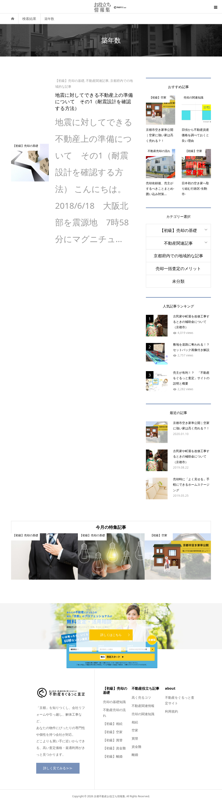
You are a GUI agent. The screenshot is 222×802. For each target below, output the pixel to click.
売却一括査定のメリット (178, 268)
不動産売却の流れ (114, 713)
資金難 (136, 746)
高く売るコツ (141, 697)
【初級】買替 (112, 740)
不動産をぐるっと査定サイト (179, 700)
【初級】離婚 (112, 756)
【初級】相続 (112, 723)
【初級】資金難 (114, 748)
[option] (44, 556)
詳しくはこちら (111, 635)
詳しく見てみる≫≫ (57, 768)
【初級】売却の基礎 (178, 230)
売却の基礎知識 (114, 702)
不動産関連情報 (143, 705)
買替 (135, 738)
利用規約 (171, 711)
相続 (135, 722)
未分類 (178, 281)
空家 (135, 730)
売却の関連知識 (143, 714)
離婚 (135, 754)
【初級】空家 (112, 732)
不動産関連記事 (178, 243)
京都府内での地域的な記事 (178, 255)
